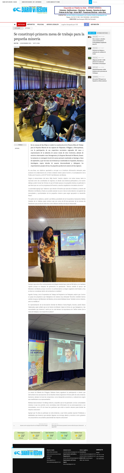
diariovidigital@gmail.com (69, 464)
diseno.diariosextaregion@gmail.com (72, 458)
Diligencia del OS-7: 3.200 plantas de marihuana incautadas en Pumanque (99, 61)
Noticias (21, 24)
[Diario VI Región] (30, 10)
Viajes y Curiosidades (72, 441)
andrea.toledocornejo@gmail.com (97, 15)
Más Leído (92, 33)
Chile (59, 441)
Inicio (15, 24)
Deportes (31, 24)
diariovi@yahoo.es (51, 460)
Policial (40, 24)
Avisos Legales (53, 24)
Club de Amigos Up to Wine (53, 2)
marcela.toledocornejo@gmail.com (76, 15)
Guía (79, 441)
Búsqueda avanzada (94, 7)
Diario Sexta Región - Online (10, 2)
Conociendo (55, 441)
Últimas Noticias (102, 33)
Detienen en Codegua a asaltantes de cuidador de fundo (99, 52)
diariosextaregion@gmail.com (54, 462)
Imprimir (17, 148)
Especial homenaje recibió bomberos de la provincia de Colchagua (100, 71)
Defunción (95, 24)
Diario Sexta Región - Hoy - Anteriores (31, 2)
